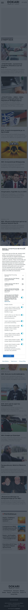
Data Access (14, 361)
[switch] (22, 279)
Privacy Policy (22, 361)
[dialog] (14, 305)
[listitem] (14, 275)
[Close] (25, 248)
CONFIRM (8, 356)
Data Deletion (5, 361)
